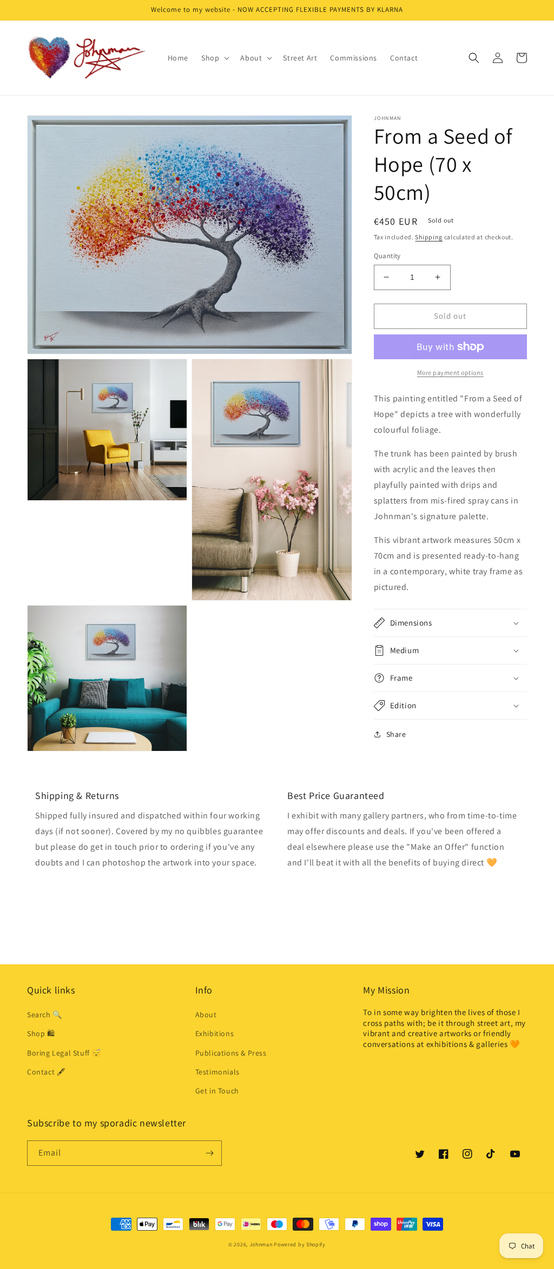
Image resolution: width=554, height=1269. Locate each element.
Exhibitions (214, 1033)
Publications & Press (231, 1053)
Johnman (261, 1244)
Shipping (429, 237)
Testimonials (217, 1072)
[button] (214, 57)
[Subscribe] (209, 1153)
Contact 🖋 (46, 1072)
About (206, 1014)
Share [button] (396, 734)
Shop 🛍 (41, 1033)
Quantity (387, 255)
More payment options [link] (450, 372)
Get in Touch (217, 1091)
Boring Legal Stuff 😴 (64, 1053)
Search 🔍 (44, 1014)
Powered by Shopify (300, 1244)
